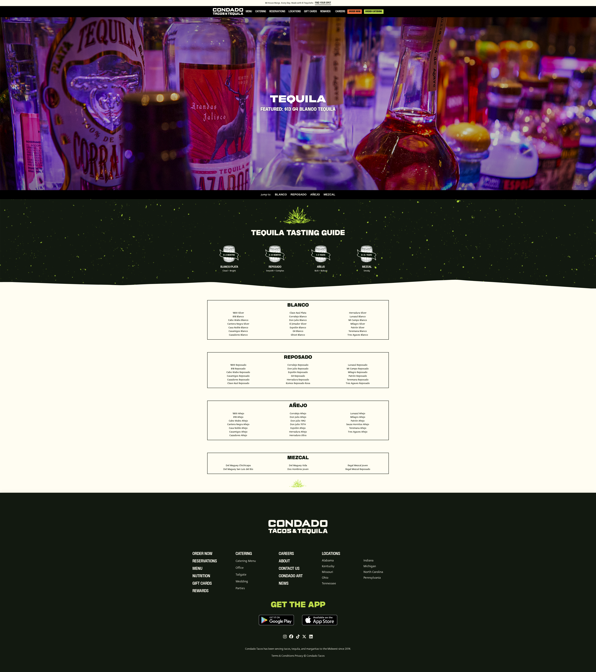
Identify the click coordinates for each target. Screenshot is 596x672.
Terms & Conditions (282, 656)
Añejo (315, 194)
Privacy (299, 656)
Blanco (281, 194)
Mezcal (329, 194)
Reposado (299, 194)
